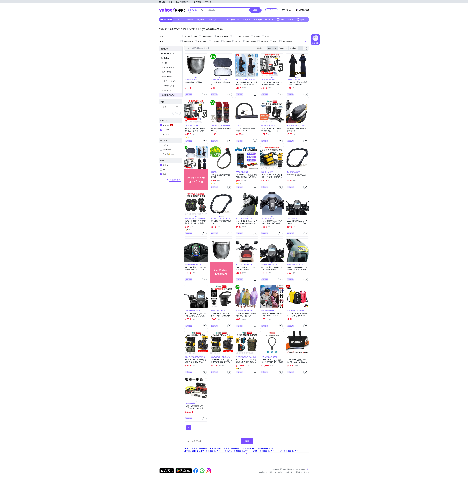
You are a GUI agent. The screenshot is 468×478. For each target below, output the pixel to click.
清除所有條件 (175, 179)
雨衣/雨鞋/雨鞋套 (168, 67)
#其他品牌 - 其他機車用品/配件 (236, 451)
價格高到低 (283, 48)
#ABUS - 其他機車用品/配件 (195, 448)
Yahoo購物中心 (172, 10)
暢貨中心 (201, 19)
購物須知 (280, 472)
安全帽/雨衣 (165, 58)
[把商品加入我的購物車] (204, 94)
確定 (176, 113)
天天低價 (224, 19)
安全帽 (164, 62)
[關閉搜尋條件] (202, 10)
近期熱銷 (293, 48)
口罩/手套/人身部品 (169, 81)
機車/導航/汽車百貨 (167, 53)
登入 (271, 10)
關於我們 (271, 472)
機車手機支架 (166, 72)
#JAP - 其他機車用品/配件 (288, 451)
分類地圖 (306, 472)
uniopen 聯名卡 (286, 19)
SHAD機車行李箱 (168, 86)
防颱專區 (235, 19)
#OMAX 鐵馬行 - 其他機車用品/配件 (224, 448)
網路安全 (289, 472)
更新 (307, 469)
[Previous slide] (186, 65)
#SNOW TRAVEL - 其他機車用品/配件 (257, 448)
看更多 (268, 19)
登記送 (190, 19)
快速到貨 (212, 19)
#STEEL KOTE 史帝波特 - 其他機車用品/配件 (202, 451)
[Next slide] (206, 65)
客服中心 (262, 472)
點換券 (179, 19)
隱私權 (297, 472)
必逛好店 (246, 19)
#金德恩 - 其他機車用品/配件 (263, 451)
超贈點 (303, 19)
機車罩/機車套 (167, 76)
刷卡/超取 (258, 19)
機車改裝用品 (166, 90)
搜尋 (247, 441)
